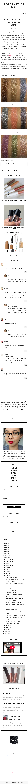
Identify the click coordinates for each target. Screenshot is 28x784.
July (7, 569)
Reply (26, 271)
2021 (5, 539)
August (7, 567)
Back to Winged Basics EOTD (13, 621)
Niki (5, 319)
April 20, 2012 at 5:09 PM (8, 290)
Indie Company (20, 169)
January (8, 629)
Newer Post (5, 410)
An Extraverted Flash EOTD (12, 623)
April (7, 575)
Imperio (10, 55)
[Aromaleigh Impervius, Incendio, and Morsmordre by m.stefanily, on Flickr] (14, 118)
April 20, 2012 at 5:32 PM (8, 321)
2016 (5, 549)
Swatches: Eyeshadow (11, 170)
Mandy (6, 341)
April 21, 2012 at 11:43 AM (12, 277)
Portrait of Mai (14, 6)
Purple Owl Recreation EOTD (13, 577)
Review (3, 170)
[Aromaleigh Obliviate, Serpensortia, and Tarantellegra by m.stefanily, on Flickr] (14, 146)
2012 (5, 557)
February (8, 627)
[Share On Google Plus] (11, 164)
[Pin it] (14, 164)
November (8, 561)
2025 (5, 535)
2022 (5, 537)
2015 (5, 551)
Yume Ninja (7, 369)
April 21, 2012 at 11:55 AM (12, 332)
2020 (5, 541)
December (8, 559)
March (7, 625)
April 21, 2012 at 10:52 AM (9, 356)
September (8, 565)
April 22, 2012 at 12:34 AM (9, 370)
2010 (5, 633)
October (8, 563)
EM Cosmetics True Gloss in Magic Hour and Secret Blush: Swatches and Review (14, 662)
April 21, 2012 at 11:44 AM (12, 306)
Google (14, 772)
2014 (5, 553)
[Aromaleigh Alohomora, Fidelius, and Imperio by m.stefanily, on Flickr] (14, 90)
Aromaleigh (8, 169)
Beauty (14, 169)
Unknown (6, 354)
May (7, 573)
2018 (5, 545)
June (7, 571)
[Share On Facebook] (8, 164)
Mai (8, 275)
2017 (5, 547)
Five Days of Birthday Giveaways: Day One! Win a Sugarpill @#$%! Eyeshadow (16, 718)
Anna (5, 264)
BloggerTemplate (20, 782)
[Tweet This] (6, 164)
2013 (5, 555)
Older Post (22, 410)
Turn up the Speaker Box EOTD (13, 602)
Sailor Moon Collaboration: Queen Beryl (15, 615)
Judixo (6, 288)
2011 (5, 631)
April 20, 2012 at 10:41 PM (9, 343)
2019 (5, 543)
